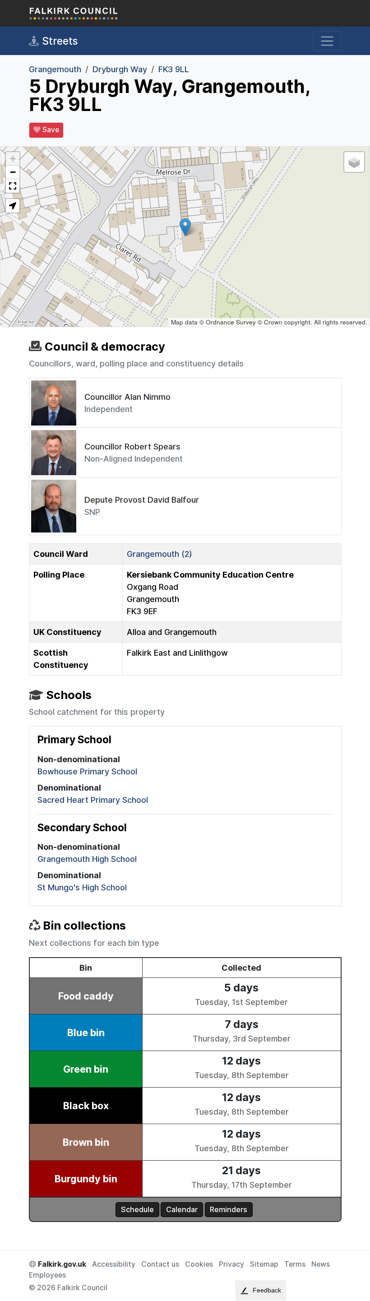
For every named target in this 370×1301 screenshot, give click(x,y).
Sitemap (264, 1264)
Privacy (231, 1264)
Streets (58, 41)
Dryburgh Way (119, 69)
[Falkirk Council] (74, 13)
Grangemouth (55, 69)
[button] (185, 227)
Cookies (199, 1264)
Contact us (160, 1264)
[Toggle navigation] (327, 41)
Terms (294, 1264)
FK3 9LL (173, 69)
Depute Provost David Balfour (141, 500)
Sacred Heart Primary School (92, 800)
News (320, 1264)
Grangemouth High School (87, 859)
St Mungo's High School (82, 887)
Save (50, 129)
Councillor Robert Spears (132, 446)
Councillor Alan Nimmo (127, 397)
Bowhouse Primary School (87, 771)
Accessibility (113, 1264)
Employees (47, 1275)
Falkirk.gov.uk (61, 1264)
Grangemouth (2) (159, 554)
